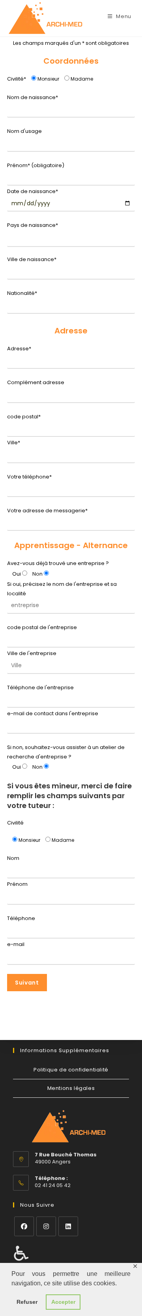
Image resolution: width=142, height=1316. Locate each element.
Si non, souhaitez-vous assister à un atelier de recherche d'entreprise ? (66, 752)
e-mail (15, 944)
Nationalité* (22, 293)
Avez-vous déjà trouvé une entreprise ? (58, 563)
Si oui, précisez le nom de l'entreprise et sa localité (62, 588)
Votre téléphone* (29, 476)
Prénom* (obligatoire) (35, 165)
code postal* (24, 416)
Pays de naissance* (32, 225)
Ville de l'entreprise (31, 653)
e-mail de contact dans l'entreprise (52, 713)
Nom (13, 858)
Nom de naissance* (32, 97)
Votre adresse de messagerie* (47, 510)
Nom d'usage (24, 131)
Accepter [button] (63, 1302)
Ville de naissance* (31, 259)
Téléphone (21, 918)
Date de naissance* (32, 191)
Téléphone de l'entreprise (40, 687)
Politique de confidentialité (71, 1069)
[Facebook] (24, 1226)
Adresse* (19, 348)
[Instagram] (46, 1226)
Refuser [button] (27, 1302)
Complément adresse (35, 382)
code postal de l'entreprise (42, 627)
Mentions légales (71, 1088)
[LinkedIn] (68, 1226)
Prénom (17, 884)
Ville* (13, 442)
